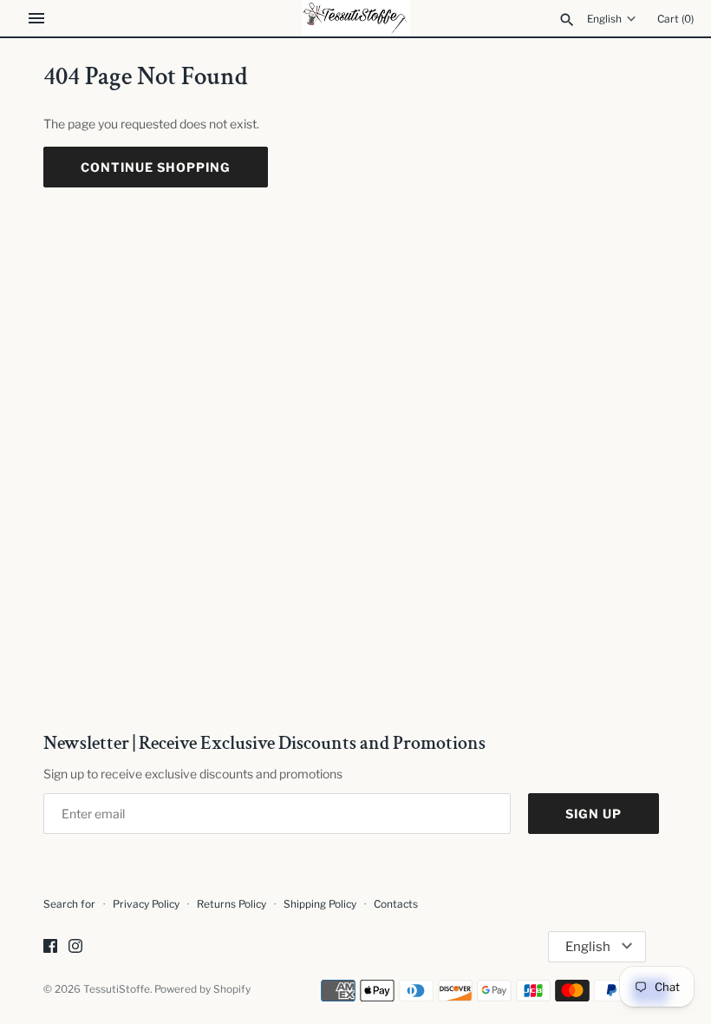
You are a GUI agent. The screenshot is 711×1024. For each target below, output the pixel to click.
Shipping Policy (320, 904)
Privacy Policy (146, 904)
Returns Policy (231, 904)
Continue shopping (156, 167)
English (604, 19)
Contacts (396, 904)
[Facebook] (50, 947)
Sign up (593, 813)
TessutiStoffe (116, 989)
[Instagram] (75, 947)
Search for (69, 904)
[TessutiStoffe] (356, 18)
